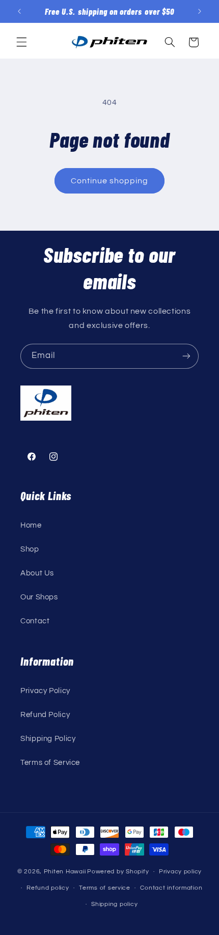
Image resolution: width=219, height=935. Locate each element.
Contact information (171, 888)
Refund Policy (45, 715)
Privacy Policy (45, 691)
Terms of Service (50, 762)
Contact (34, 621)
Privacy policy (180, 871)
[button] (21, 42)
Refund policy (47, 888)
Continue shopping (110, 181)
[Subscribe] (186, 356)
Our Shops (39, 597)
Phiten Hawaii (65, 871)
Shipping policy (114, 904)
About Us (37, 573)
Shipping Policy (47, 739)
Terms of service (104, 888)
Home (31, 525)
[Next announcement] (199, 11)
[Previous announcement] (19, 11)
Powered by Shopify (118, 871)
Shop (29, 549)
